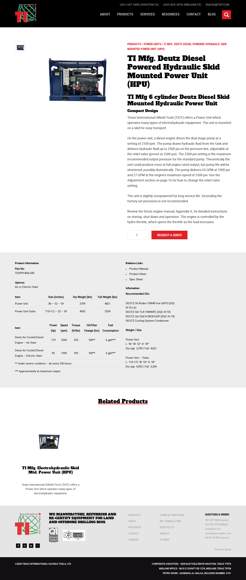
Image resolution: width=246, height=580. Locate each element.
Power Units (152, 44)
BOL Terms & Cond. (171, 521)
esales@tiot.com (217, 4)
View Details (50, 444)
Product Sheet (137, 274)
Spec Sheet (136, 279)
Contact (133, 533)
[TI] (26, 21)
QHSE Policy (167, 527)
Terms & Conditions (172, 515)
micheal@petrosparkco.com (218, 533)
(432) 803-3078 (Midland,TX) (182, 4)
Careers (133, 539)
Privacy (164, 533)
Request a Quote (169, 235)
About (132, 521)
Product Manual (138, 268)
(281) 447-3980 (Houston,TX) (139, 4)
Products (134, 44)
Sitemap (165, 539)
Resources (134, 527)
